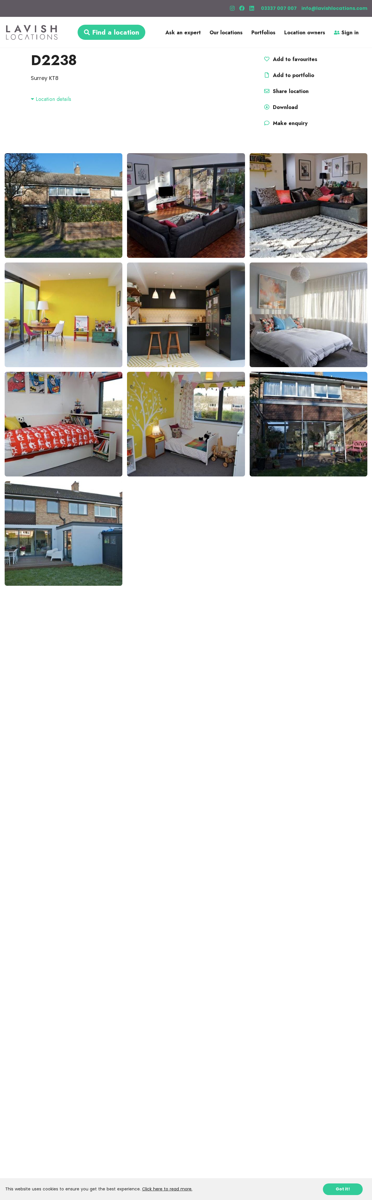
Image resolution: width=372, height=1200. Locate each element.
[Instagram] (232, 8)
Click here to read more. (167, 1189)
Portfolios (263, 32)
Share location (290, 91)
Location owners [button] (304, 32)
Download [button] (285, 107)
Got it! (343, 1189)
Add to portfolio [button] (292, 75)
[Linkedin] (251, 8)
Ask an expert (183, 32)
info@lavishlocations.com (334, 8)
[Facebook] (242, 8)
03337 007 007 (279, 8)
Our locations (226, 32)
